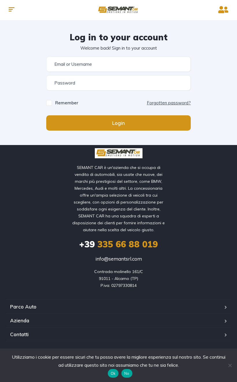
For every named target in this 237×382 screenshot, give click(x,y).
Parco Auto (23, 307)
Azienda (19, 320)
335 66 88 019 (118, 244)
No (126, 373)
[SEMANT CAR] (118, 10)
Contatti (19, 334)
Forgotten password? (169, 103)
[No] (230, 365)
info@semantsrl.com (118, 259)
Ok (113, 373)
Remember (66, 103)
